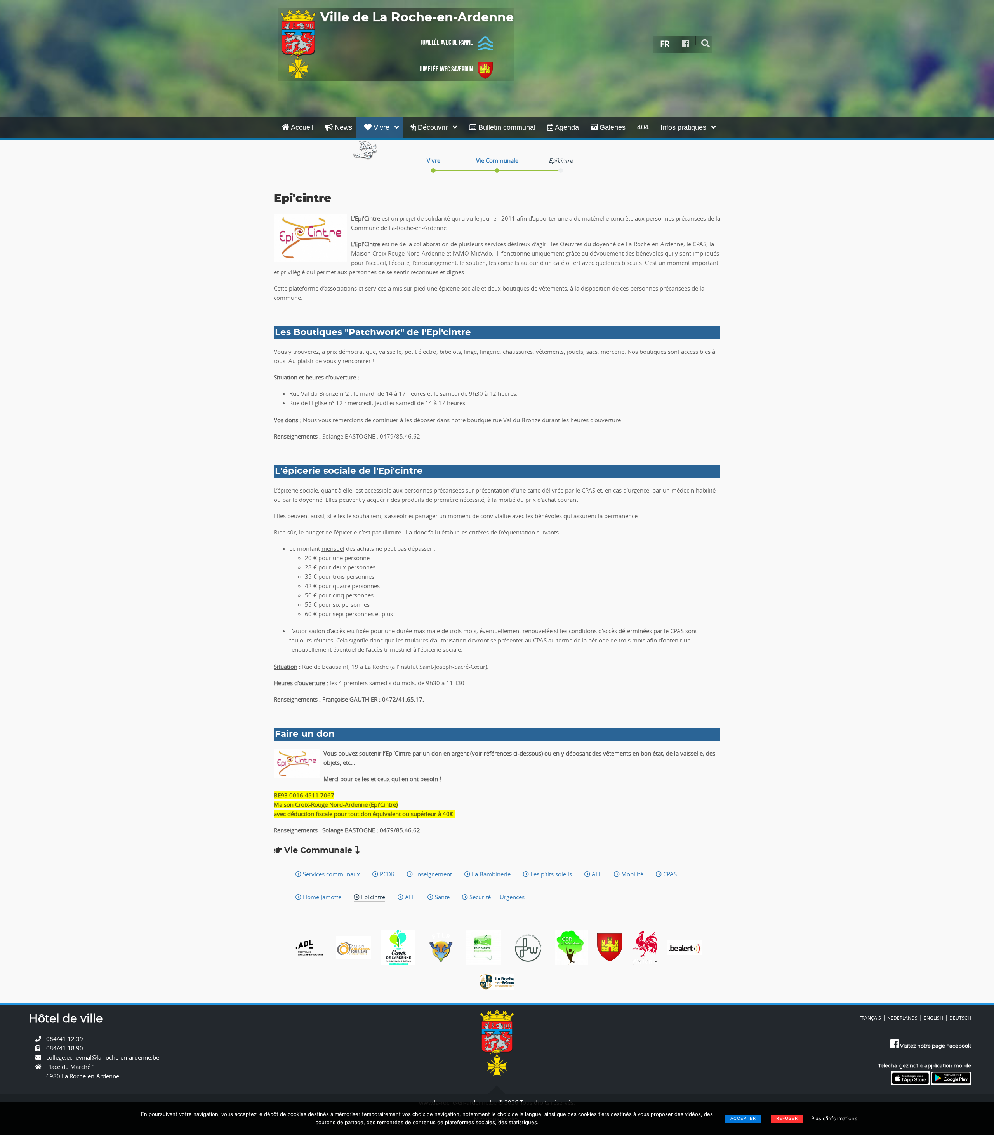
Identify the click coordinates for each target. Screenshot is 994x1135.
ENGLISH (933, 1018)
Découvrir (433, 127)
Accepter (743, 1118)
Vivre (381, 127)
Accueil (301, 127)
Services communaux (330, 874)
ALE (409, 897)
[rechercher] (705, 43)
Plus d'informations (834, 1118)
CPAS (669, 874)
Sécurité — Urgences (496, 897)
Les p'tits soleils (550, 874)
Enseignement (432, 874)
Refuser (787, 1118)
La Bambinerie (490, 874)
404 (643, 127)
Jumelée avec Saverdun (446, 69)
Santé (441, 897)
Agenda (566, 127)
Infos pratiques (684, 127)
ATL (595, 874)
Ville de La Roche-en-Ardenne (417, 17)
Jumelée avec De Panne (447, 42)
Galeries (612, 127)
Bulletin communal (505, 127)
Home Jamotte (321, 897)
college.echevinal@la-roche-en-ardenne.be (102, 1057)
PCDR (386, 874)
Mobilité (631, 874)
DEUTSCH (960, 1018)
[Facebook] (685, 43)
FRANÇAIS (870, 1018)
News (342, 127)
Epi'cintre (372, 897)
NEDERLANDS (902, 1018)
